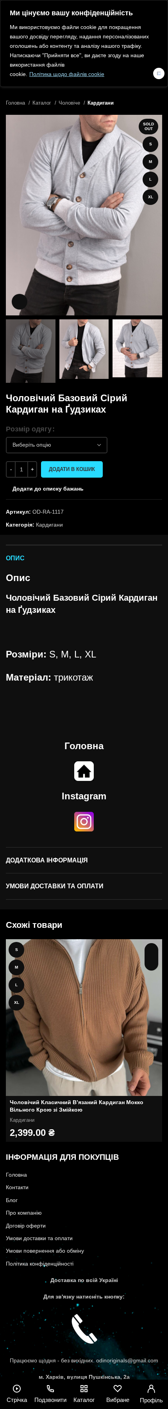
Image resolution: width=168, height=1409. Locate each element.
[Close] (158, 73)
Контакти (17, 1187)
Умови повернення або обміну (45, 1251)
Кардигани (101, 103)
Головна (16, 103)
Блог (12, 1200)
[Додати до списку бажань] (151, 964)
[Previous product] (143, 103)
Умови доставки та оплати (39, 1238)
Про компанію (24, 1213)
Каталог (42, 103)
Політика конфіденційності (39, 1263)
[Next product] (158, 103)
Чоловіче (70, 103)
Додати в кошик (72, 469)
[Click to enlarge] (19, 302)
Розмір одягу (29, 429)
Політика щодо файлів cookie (66, 74)
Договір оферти (26, 1225)
